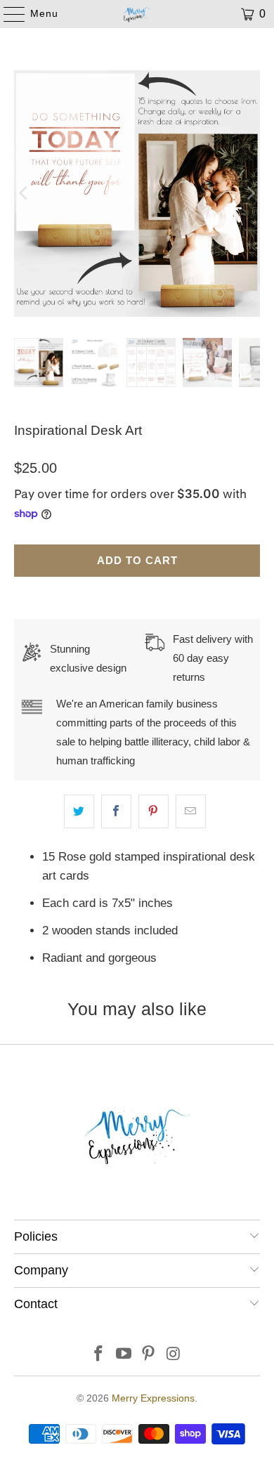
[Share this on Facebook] (116, 811)
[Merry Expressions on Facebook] (99, 1355)
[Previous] (24, 193)
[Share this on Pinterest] (153, 811)
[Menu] (7, 14)
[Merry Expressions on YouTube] (123, 1355)
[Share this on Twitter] (79, 811)
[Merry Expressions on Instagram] (174, 1355)
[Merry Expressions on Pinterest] (148, 1355)
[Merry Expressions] (137, 14)
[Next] (249, 193)
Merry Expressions (153, 1398)
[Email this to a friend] (191, 811)
